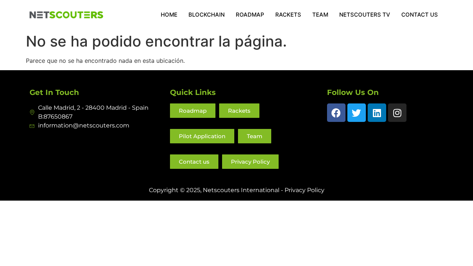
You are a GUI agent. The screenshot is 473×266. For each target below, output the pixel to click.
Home (169, 14)
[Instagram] (397, 112)
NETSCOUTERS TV (364, 14)
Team (320, 14)
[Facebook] (336, 112)
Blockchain (206, 14)
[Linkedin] (377, 112)
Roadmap (250, 14)
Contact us (419, 14)
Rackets (288, 14)
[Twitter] (356, 112)
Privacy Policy (304, 190)
